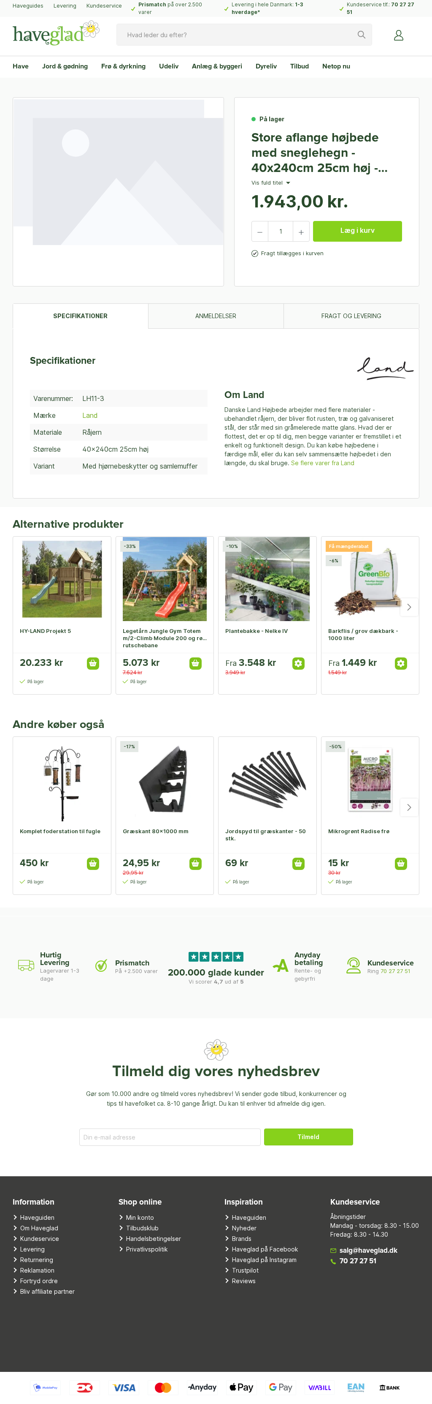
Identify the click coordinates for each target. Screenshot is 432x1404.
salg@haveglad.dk (368, 1250)
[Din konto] (399, 35)
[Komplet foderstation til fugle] (62, 779)
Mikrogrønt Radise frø (358, 831)
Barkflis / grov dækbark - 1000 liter (363, 634)
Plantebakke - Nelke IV (256, 630)
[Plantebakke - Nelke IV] (267, 578)
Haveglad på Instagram (264, 1259)
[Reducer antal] (259, 231)
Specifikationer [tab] (80, 315)
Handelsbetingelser (153, 1238)
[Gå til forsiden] (56, 33)
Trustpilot (245, 1270)
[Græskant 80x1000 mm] (165, 779)
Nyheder (244, 1228)
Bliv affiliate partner (47, 1291)
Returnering (36, 1259)
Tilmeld (308, 1136)
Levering (65, 5)
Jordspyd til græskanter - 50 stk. (265, 835)
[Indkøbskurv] (414, 32)
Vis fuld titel (267, 183)
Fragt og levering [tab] (351, 315)
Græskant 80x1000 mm (156, 831)
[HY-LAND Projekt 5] (62, 578)
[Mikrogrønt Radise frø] (370, 779)
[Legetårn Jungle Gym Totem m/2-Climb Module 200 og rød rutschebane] (165, 578)
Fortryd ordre (39, 1280)
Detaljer (298, 663)
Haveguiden (37, 1217)
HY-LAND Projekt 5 (45, 630)
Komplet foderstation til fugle (60, 831)
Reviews (244, 1280)
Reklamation (37, 1270)
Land (90, 415)
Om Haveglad (39, 1228)
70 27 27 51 (395, 971)
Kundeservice (104, 5)
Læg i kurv (357, 230)
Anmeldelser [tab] (215, 315)
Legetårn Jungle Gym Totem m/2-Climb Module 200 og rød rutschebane (164, 638)
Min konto (140, 1217)
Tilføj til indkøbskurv (93, 663)
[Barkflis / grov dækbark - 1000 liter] (370, 578)
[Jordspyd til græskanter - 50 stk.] (267, 779)
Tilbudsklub (142, 1228)
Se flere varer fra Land (322, 462)
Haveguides (28, 5)
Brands (241, 1238)
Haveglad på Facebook (265, 1249)
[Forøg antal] (301, 231)
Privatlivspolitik (147, 1249)
